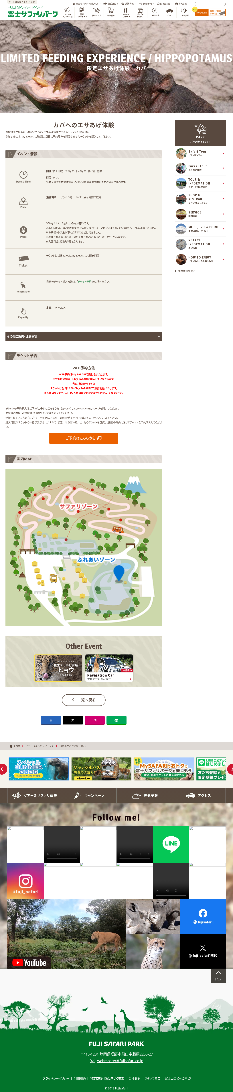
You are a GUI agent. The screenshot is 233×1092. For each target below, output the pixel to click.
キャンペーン (89, 795)
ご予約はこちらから (81, 438)
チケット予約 (85, 281)
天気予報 (143, 795)
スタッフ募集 (152, 1078)
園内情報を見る (186, 271)
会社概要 (134, 1078)
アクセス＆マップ (198, 795)
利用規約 (80, 1078)
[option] (39, 768)
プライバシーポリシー (56, 1078)
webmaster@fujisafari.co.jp (120, 1060)
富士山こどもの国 (176, 1078)
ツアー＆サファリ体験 (34, 795)
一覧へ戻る (86, 699)
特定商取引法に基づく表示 (107, 1078)
